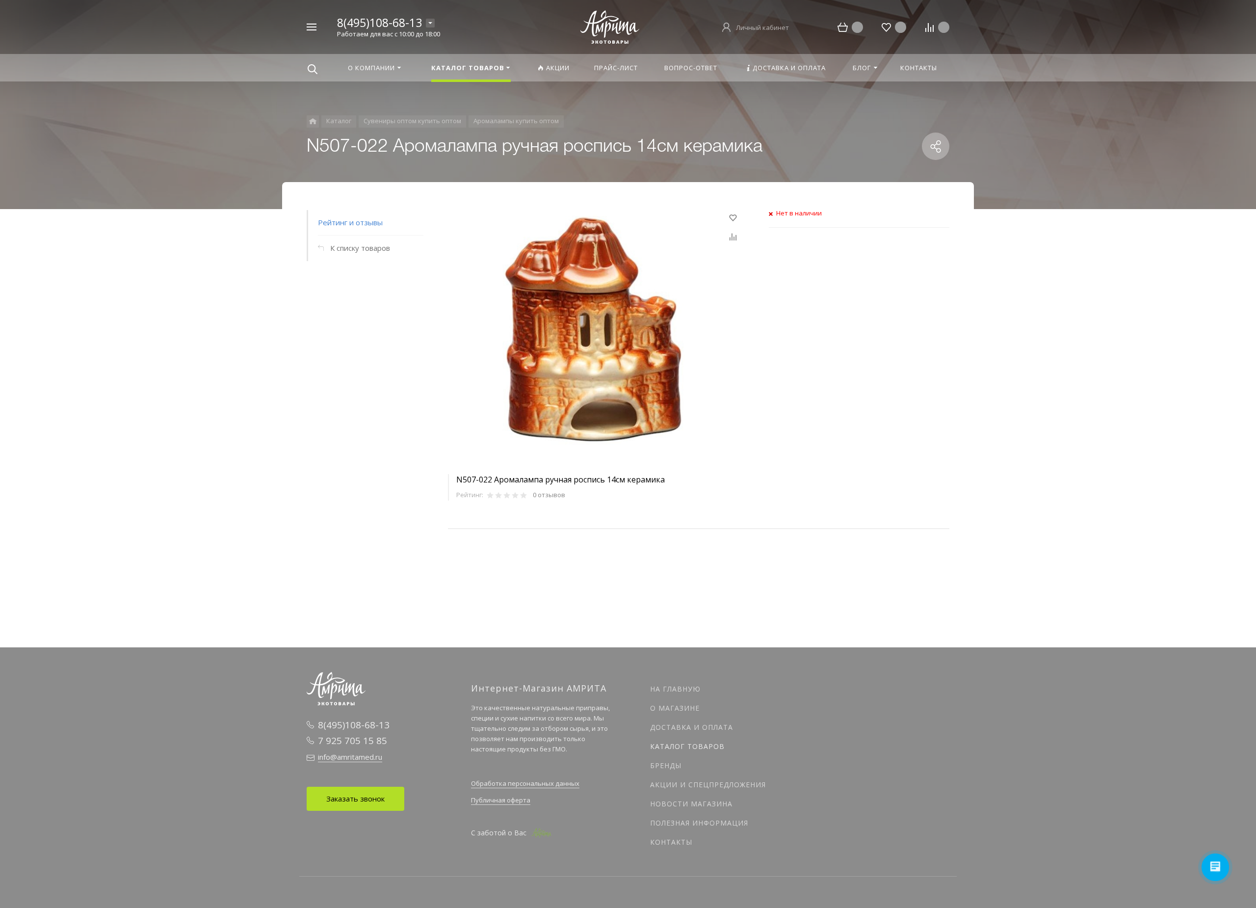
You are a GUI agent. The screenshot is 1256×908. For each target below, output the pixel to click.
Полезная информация (699, 823)
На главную (675, 689)
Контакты (671, 842)
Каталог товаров (687, 746)
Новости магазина (691, 803)
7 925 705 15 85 (352, 740)
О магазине (675, 708)
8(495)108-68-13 (379, 22)
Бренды (665, 765)
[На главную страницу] (609, 26)
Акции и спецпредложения (708, 784)
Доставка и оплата (691, 727)
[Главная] (313, 121)
